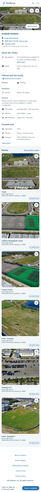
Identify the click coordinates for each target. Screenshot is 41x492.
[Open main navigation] (37, 3)
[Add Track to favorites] (36, 156)
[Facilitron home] (9, 5)
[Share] (32, 10)
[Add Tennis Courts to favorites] (36, 254)
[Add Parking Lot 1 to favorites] (36, 352)
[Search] (33, 3)
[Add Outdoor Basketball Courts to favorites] (36, 205)
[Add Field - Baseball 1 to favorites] (36, 401)
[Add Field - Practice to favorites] (36, 303)
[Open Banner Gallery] (20, 18)
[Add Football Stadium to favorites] (37, 10)
